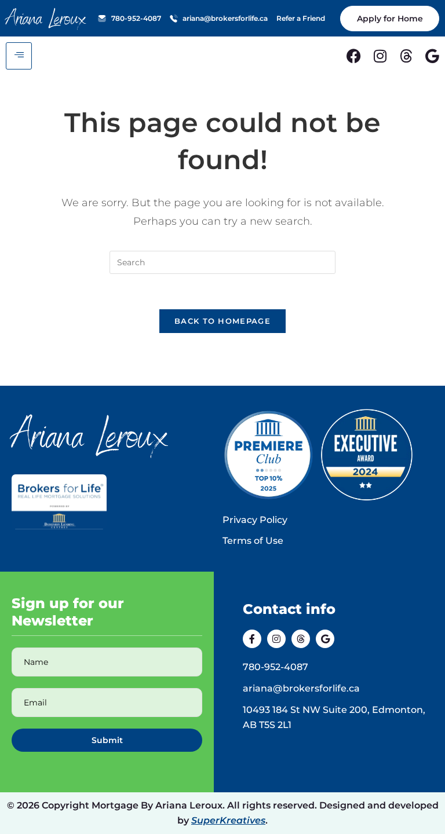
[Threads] (406, 56)
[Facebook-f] (252, 639)
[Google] (432, 56)
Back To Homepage (222, 320)
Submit (107, 740)
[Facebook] (353, 56)
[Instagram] (380, 56)
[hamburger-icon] (19, 56)
